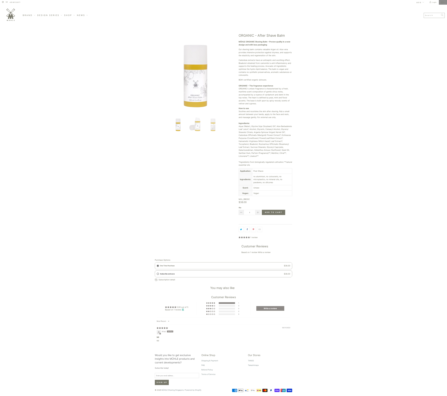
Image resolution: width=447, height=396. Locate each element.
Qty (240, 207)
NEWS (81, 15)
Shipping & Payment (209, 361)
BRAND (28, 15)
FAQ (203, 365)
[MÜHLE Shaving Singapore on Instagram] (3, 2)
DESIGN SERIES (49, 15)
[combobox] (434, 15)
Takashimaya (253, 365)
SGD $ (418, 2)
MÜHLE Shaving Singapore (173, 390)
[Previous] (156, 71)
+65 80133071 (14, 2)
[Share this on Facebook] (247, 229)
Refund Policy (207, 370)
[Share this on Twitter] (241, 229)
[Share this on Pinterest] (253, 229)
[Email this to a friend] (259, 229)
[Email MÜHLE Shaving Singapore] (6, 2)
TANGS (251, 361)
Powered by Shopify (193, 390)
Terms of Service (208, 374)
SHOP (68, 15)
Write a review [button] (270, 308)
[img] (162, 328)
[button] (244, 237)
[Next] (234, 71)
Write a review (264, 252)
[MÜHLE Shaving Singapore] (11, 15)
